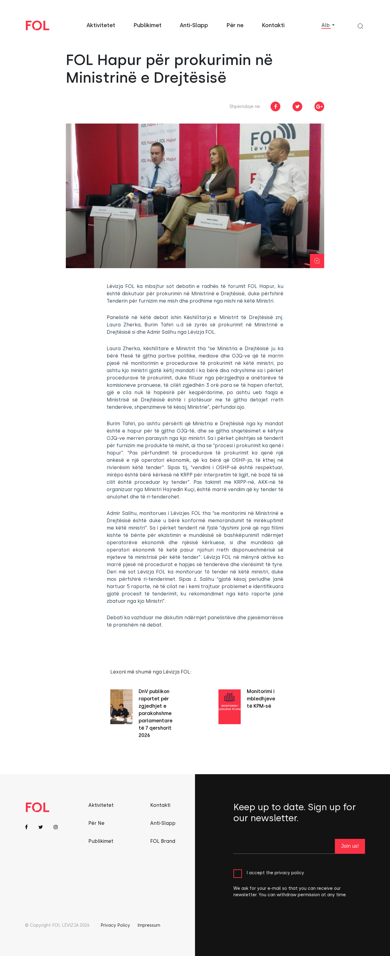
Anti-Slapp (194, 25)
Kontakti (273, 25)
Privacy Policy (115, 925)
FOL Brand (162, 841)
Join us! (350, 846)
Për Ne (96, 823)
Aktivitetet (101, 25)
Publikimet (147, 25)
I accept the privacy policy (275, 872)
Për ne (234, 25)
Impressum (148, 925)
